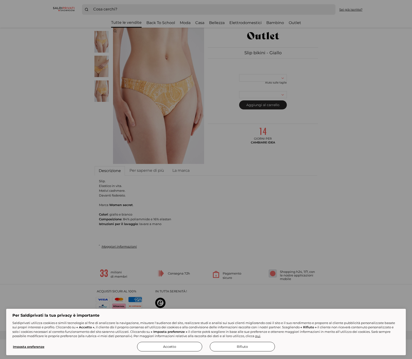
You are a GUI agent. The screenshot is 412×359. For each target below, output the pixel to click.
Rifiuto (242, 346)
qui (257, 336)
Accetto (169, 346)
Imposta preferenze (28, 347)
